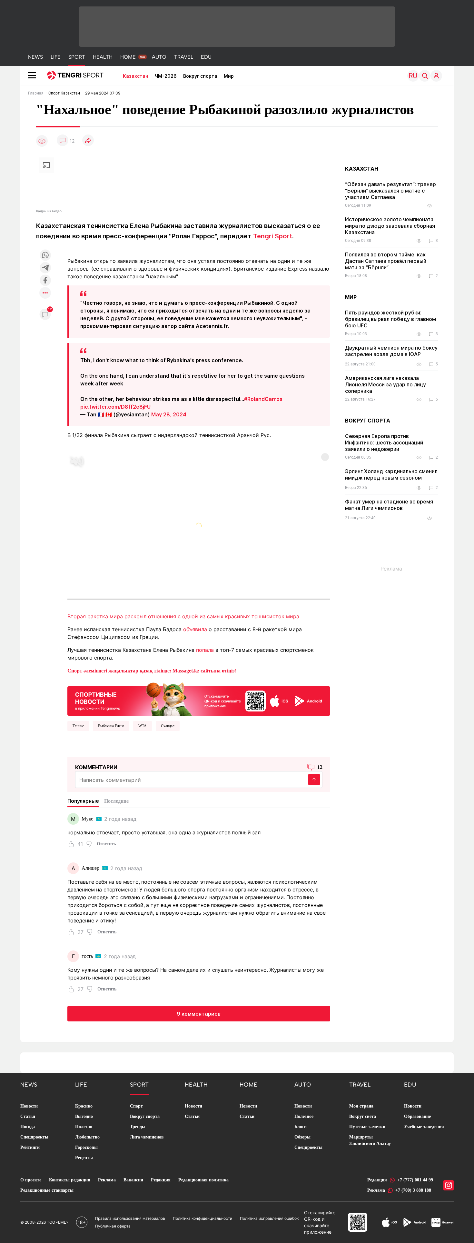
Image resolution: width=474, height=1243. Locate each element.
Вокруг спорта (200, 76)
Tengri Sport (272, 236)
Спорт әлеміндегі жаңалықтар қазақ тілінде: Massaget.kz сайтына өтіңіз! (151, 670)
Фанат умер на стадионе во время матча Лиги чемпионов (389, 504)
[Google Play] (414, 1222)
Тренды (137, 1126)
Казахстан (135, 76)
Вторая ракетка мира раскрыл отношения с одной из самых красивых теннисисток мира (183, 616)
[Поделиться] (88, 140)
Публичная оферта (113, 1226)
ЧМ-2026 (166, 76)
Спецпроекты (34, 1137)
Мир (229, 76)
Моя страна (361, 1106)
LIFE (56, 57)
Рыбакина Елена (111, 726)
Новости (29, 1106)
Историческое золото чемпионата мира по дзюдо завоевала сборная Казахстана (390, 225)
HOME (128, 57)
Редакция (161, 1180)
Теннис (78, 726)
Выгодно (84, 1116)
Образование (417, 1116)
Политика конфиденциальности (202, 1218)
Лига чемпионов (147, 1137)
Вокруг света (362, 1116)
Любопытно (87, 1137)
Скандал (167, 726)
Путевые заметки (367, 1126)
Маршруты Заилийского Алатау (370, 1140)
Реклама (107, 1180)
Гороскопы (86, 1147)
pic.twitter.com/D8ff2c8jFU (115, 406)
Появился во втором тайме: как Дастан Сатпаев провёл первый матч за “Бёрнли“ (385, 261)
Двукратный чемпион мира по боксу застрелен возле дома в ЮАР (391, 350)
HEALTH (103, 57)
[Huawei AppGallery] (442, 1222)
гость (87, 956)
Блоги (300, 1126)
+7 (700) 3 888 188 (413, 1190)
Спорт (136, 1106)
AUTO (159, 57)
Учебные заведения (424, 1126)
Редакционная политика (203, 1180)
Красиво (84, 1106)
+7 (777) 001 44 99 (415, 1180)
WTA (142, 726)
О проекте (30, 1180)
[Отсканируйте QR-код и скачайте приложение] (198, 697)
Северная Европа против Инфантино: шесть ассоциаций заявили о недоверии (384, 442)
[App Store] (389, 1222)
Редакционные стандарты (47, 1190)
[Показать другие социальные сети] (45, 293)
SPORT (76, 57)
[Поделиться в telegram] (45, 268)
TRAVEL (183, 57)
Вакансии (133, 1180)
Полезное (303, 1116)
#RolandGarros (263, 399)
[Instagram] (448, 1185)
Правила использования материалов (130, 1218)
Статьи (27, 1116)
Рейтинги (30, 1147)
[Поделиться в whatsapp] (45, 255)
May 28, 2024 (168, 414)
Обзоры (302, 1137)
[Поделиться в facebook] (45, 280)
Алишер (90, 868)
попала (205, 650)
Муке (87, 818)
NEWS (35, 57)
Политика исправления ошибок (269, 1218)
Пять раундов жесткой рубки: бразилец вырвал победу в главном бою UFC (390, 319)
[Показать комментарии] (62, 140)
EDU (206, 57)
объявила (195, 629)
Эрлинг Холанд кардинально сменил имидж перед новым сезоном (391, 474)
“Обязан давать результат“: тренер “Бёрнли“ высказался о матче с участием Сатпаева (390, 190)
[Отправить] (314, 779)
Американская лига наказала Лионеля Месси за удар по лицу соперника (385, 384)
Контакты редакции (69, 1180)
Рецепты (84, 1157)
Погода (27, 1126)
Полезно (83, 1126)
